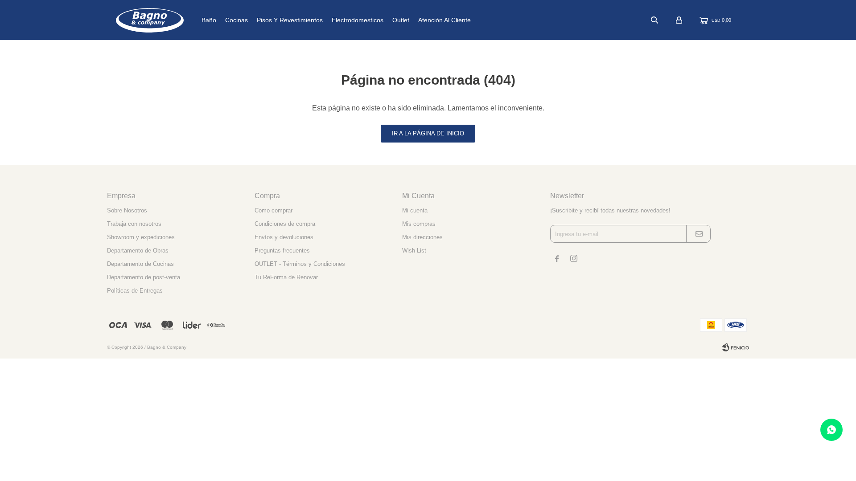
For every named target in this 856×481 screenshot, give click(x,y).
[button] (654, 20)
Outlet (400, 20)
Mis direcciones (422, 237)
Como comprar (273, 210)
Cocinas (236, 20)
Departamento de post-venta (143, 277)
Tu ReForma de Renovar (286, 277)
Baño (209, 20)
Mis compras (419, 223)
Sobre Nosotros (127, 210)
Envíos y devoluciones (284, 237)
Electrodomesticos (357, 20)
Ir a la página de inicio (428, 133)
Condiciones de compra (285, 223)
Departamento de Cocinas (140, 264)
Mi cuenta (415, 210)
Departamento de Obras (138, 250)
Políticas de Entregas (135, 290)
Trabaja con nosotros (134, 223)
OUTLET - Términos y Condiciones (300, 264)
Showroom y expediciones (141, 237)
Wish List (414, 250)
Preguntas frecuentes (282, 250)
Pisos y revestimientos (290, 20)
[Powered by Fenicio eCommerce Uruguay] (735, 347)
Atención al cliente (444, 20)
